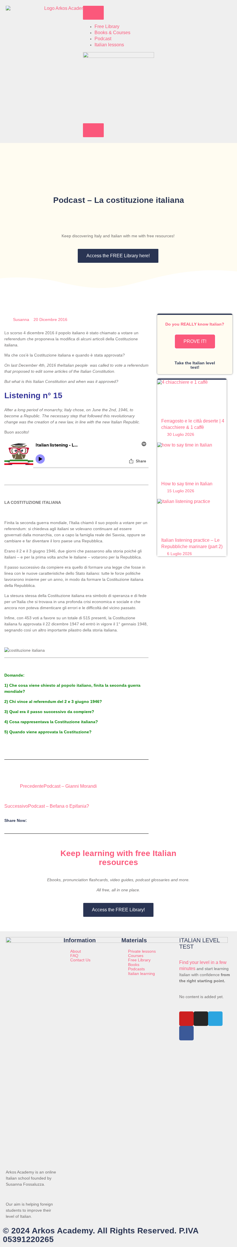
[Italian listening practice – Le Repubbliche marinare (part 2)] (191, 516)
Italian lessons (109, 44)
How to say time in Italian (186, 483)
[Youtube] (186, 1018)
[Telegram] (215, 1018)
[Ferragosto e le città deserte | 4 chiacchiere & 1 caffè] (191, 397)
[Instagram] (201, 1018)
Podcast (103, 38)
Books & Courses (112, 32)
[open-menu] (93, 13)
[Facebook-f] (186, 1033)
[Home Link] (118, 56)
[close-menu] (93, 130)
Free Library (107, 26)
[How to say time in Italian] (191, 459)
